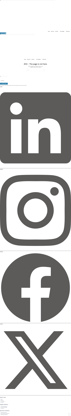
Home (49, 31)
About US (52, 31)
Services (56, 31)
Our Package (62, 31)
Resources (68, 31)
